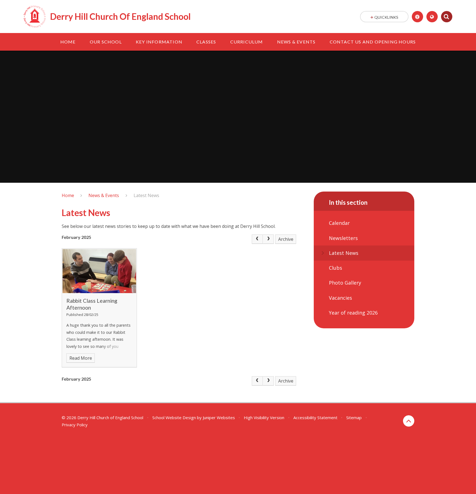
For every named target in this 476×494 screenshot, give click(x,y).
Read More (80, 358)
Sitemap (354, 417)
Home (68, 195)
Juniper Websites (219, 417)
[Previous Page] (257, 239)
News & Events (103, 195)
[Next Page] (268, 239)
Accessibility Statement (315, 417)
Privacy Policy (75, 424)
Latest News (146, 195)
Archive (285, 239)
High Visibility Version (264, 417)
